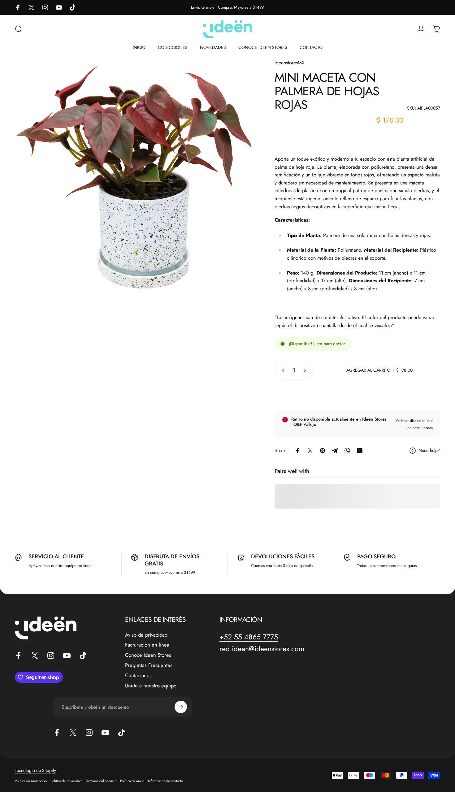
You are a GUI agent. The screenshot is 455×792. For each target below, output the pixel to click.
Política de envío (132, 780)
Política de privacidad (65, 780)
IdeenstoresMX (290, 62)
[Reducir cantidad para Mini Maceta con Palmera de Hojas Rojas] (282, 370)
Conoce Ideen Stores (148, 655)
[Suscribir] (181, 707)
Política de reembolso (31, 780)
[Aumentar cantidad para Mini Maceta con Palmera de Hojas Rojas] (306, 370)
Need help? (429, 450)
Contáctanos (138, 675)
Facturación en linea (147, 645)
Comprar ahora (357, 394)
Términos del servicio (100, 780)
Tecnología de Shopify (35, 770)
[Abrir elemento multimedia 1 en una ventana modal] (134, 178)
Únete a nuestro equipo (150, 685)
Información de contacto (165, 780)
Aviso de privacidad (146, 635)
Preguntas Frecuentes (148, 665)
